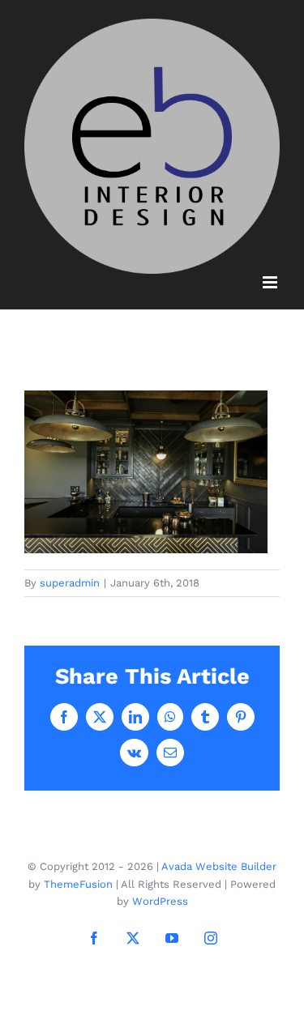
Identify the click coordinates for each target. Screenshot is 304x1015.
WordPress (160, 901)
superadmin (70, 583)
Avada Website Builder (218, 866)
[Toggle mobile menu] (271, 282)
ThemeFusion (78, 884)
